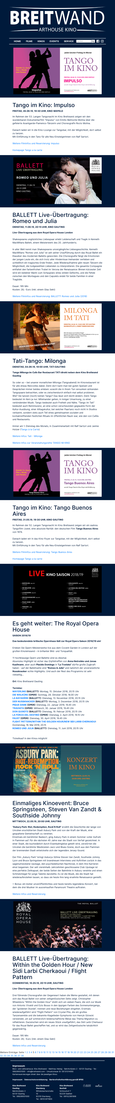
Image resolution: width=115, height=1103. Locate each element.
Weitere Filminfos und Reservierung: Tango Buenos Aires (42, 552)
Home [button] (18, 41)
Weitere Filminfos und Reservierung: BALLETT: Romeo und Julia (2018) (49, 296)
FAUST (16, 718)
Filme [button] (30, 41)
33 (5, 1055)
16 (62, 1052)
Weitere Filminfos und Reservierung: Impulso (35, 143)
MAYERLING (19, 691)
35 (12, 1055)
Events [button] (55, 41)
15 (59, 1052)
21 (78, 1052)
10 (44, 1052)
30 (109, 1052)
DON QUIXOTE (20, 711)
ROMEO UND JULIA (23, 728)
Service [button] (70, 41)
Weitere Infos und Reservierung (28, 894)
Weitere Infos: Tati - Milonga (27, 436)
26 (95, 1052)
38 (22, 1055)
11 (47, 1052)
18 (68, 1052)
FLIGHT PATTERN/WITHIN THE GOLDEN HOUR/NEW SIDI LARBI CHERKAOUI (54, 721)
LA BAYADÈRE (20, 698)
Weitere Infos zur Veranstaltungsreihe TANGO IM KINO (41, 442)
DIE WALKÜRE (20, 694)
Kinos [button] (42, 41)
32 (1, 1055)
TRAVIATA (18, 708)
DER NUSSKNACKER (23, 701)
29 (105, 1052)
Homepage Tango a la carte (27, 150)
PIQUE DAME (19, 704)
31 (112, 1052)
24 (88, 1052)
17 (65, 1052)
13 (53, 1052)
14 (56, 1052)
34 (8, 1055)
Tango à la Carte (30, 429)
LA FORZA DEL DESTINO (25, 714)
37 (19, 1055)
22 (81, 1052)
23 (85, 1052)
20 (74, 1052)
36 (15, 1055)
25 (92, 1052)
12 (50, 1052)
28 (102, 1052)
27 (99, 1052)
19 (71, 1052)
